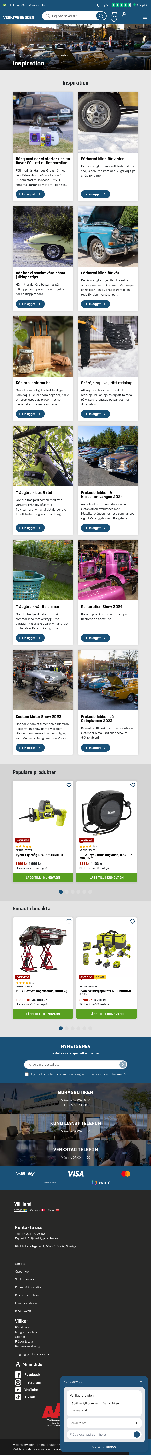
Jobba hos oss (25, 1279)
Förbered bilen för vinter (102, 158)
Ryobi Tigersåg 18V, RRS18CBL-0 (39, 855)
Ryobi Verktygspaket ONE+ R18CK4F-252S (106, 992)
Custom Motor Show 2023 (38, 716)
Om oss (20, 1264)
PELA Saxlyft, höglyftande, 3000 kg (41, 991)
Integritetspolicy (26, 1332)
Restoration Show (27, 1295)
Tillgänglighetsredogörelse (32, 1354)
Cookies (20, 1337)
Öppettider (22, 1271)
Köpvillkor (22, 1327)
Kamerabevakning (27, 1346)
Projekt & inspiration (28, 1287)
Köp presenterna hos (34, 382)
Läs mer (117, 1074)
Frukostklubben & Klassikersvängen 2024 (101, 494)
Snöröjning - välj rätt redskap (106, 382)
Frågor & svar (24, 1341)
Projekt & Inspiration (37, 55)
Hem (16, 55)
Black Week (23, 1311)
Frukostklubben (26, 1303)
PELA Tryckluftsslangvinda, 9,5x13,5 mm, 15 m (105, 856)
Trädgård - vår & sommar (38, 606)
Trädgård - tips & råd (34, 492)
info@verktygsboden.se (41, 1238)
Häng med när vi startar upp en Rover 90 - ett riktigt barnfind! (43, 160)
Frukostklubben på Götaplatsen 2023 (97, 718)
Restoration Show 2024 (101, 606)
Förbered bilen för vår (100, 272)
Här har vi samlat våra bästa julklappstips (40, 274)
